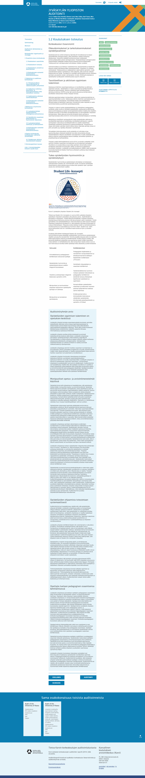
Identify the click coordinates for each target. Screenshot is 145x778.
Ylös (140, 736)
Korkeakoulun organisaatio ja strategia (34, 54)
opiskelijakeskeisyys (105, 55)
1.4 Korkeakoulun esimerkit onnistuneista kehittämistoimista (34, 74)
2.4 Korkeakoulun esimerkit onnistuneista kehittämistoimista (34, 102)
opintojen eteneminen (105, 49)
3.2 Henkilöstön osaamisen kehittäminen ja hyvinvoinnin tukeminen (34, 119)
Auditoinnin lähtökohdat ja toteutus (33, 49)
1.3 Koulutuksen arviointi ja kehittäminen (34, 68)
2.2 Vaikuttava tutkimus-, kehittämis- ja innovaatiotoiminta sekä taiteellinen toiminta (34, 91)
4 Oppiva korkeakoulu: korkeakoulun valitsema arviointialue (32, 135)
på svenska (110, 766)
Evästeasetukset (55, 767)
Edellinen (56, 677)
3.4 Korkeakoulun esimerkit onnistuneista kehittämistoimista (34, 129)
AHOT (101, 42)
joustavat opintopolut (110, 42)
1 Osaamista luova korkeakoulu (35, 58)
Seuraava (56, 683)
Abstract (27, 46)
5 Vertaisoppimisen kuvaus (33, 144)
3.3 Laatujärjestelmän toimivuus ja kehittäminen (34, 124)
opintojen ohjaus (104, 52)
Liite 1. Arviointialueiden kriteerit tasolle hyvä (32, 148)
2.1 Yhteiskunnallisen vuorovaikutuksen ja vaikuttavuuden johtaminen (35, 84)
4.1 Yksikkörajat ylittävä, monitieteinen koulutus (34, 140)
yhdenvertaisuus (104, 69)
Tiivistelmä (28, 39)
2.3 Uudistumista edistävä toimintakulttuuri (34, 97)
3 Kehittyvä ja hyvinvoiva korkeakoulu (33, 107)
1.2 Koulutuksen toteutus (34, 64)
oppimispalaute (104, 65)
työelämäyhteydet (115, 65)
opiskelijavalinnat (104, 59)
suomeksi (102, 766)
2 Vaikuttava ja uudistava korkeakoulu (33, 79)
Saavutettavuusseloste (57, 764)
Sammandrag (29, 42)
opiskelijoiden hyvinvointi (106, 62)
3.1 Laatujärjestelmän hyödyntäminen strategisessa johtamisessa (35, 113)
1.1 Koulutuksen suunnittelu (35, 61)
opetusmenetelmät (105, 45)
